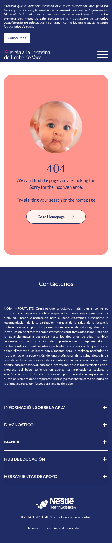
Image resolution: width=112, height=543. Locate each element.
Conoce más (17, 38)
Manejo (13, 441)
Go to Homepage (51, 216)
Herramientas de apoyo (30, 476)
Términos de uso (39, 528)
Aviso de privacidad (67, 528)
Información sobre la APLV (34, 407)
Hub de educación (24, 459)
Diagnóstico (19, 424)
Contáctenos (56, 283)
